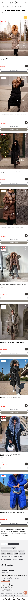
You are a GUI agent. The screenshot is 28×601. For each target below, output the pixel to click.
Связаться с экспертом (14, 73)
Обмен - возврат (17, 556)
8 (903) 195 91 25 (7, 565)
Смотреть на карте (5, 580)
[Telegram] (5, 544)
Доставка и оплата (6, 559)
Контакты (15, 559)
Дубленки (21, 551)
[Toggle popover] (25, 593)
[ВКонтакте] (2, 544)
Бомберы (9, 553)
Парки (16, 553)
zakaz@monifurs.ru (7, 570)
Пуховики (8, 6)
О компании (4, 556)
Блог (10, 556)
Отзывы (21, 559)
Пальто (3, 553)
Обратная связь (13, 544)
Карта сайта (4, 562)
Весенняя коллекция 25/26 (9, 551)
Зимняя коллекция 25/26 (8, 548)
